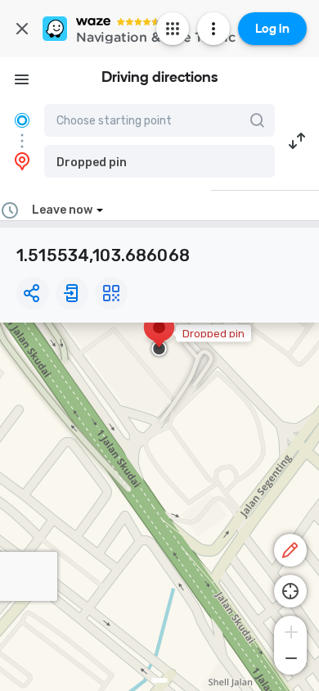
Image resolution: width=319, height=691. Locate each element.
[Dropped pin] (159, 335)
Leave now (62, 210)
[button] (159, 161)
